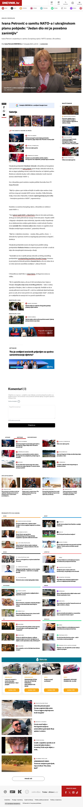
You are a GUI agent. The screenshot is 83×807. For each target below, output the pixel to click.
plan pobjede (27, 168)
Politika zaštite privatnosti (42, 800)
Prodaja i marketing (17, 800)
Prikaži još (28, 778)
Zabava (74, 8)
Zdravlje (55, 8)
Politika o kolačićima (55, 800)
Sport (15, 8)
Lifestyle (35, 8)
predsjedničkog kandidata (32, 258)
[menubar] (73, 3)
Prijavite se (31, 425)
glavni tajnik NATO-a (24, 215)
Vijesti (6, 8)
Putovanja (45, 8)
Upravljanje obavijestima (13, 803)
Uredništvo (7, 800)
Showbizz (25, 8)
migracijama (31, 274)
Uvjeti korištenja (28, 800)
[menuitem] (73, 3)
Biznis (65, 8)
